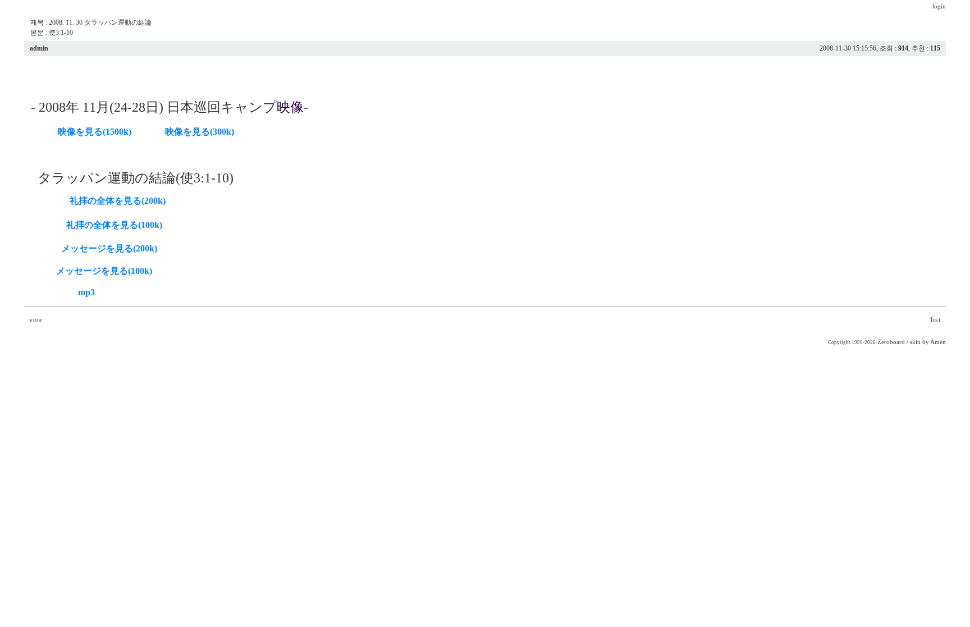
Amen (938, 342)
